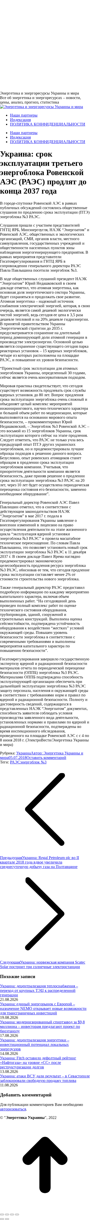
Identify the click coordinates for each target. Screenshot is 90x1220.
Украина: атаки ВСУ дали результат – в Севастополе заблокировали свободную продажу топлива (45, 1078)
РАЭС (15, 762)
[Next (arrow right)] (7, 1219)
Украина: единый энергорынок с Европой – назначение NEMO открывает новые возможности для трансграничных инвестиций (43, 1008)
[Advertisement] (45, 45)
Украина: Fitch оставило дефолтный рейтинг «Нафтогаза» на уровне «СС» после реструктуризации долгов (38, 1062)
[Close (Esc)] (2, 1214)
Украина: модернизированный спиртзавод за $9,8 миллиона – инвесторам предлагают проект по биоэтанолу (42, 1026)
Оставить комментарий (46, 757)
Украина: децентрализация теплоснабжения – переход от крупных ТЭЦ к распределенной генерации (39, 990)
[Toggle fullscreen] (12, 1214)
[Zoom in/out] (17, 1214)
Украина (23, 753)
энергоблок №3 (33, 762)
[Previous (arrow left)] (2, 1219)
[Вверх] (45, 1208)
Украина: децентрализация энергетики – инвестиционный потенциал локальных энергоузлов (34, 1044)
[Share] (7, 1214)
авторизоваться (13, 1109)
